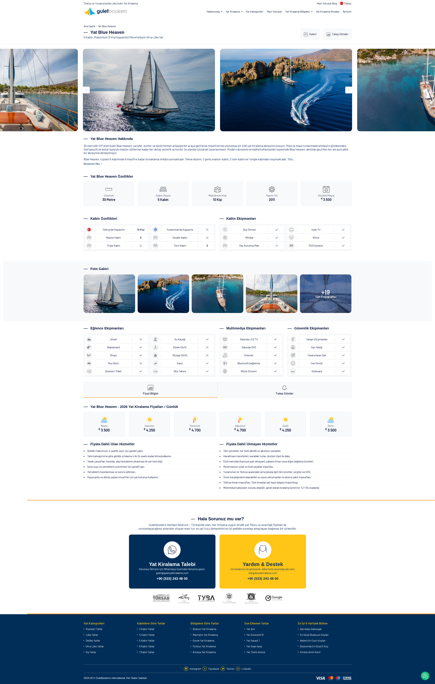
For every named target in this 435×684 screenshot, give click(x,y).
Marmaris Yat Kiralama (205, 634)
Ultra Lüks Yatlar (95, 646)
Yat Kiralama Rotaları (328, 11)
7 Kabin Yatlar (146, 652)
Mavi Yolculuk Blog (327, 3)
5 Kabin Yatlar (146, 640)
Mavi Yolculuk (274, 11)
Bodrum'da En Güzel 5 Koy (314, 646)
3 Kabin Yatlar (146, 629)
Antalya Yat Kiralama (204, 652)
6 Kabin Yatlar (146, 646)
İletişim (347, 11)
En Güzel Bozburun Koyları (314, 634)
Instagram (195, 668)
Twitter (230, 668)
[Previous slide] (86, 90)
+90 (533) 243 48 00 (172, 578)
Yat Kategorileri (254, 11)
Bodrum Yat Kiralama (204, 629)
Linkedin (246, 668)
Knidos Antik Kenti (310, 652)
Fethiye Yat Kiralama (204, 646)
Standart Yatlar (94, 629)
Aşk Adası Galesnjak (310, 629)
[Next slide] (348, 90)
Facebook (213, 668)
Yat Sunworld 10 (255, 634)
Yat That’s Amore (255, 652)
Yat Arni (250, 629)
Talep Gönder (340, 34)
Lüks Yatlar (92, 634)
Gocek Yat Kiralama (203, 640)
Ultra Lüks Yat (154, 37)
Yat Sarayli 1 (252, 640)
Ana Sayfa (89, 26)
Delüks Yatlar (93, 640)
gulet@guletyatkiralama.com (172, 572)
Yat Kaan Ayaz (254, 646)
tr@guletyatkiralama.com (262, 572)
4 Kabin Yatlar (147, 634)
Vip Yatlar (91, 652)
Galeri (313, 34)
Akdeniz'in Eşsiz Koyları (313, 640)
